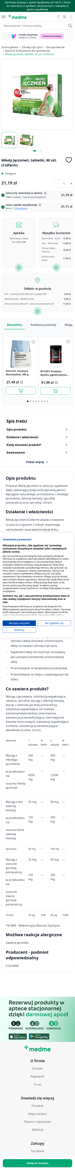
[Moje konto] (71, 17)
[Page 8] (47, 401)
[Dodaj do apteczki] (68, 159)
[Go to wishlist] (58, 17)
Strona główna (9, 47)
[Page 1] (27, 401)
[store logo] (17, 17)
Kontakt (37, 1068)
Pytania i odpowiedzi (37, 1122)
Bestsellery (14, 325)
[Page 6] (41, 401)
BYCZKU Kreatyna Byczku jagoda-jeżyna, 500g (53, 373)
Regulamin (38, 1076)
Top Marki (37, 1151)
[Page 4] (36, 401)
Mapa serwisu (37, 1114)
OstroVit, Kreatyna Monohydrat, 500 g (17, 372)
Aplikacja (37, 1130)
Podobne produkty (43, 325)
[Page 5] (39, 401)
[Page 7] (44, 401)
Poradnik (38, 1106)
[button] (21, 382)
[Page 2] (30, 401)
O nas (37, 1084)
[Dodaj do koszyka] (21, 390)
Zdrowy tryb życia (32, 47)
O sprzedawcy (21, 208)
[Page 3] (33, 401)
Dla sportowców (55, 47)
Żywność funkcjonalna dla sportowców (27, 50)
